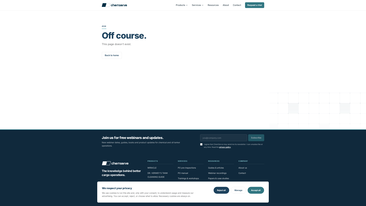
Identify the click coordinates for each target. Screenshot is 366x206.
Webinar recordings (217, 173)
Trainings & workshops (188, 178)
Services (196, 5)
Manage (238, 190)
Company (243, 161)
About (226, 5)
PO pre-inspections (187, 168)
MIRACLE (152, 168)
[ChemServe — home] (114, 5)
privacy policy (225, 147)
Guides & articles (216, 168)
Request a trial (254, 5)
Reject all (221, 190)
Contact (237, 5)
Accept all (256, 190)
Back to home (112, 55)
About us (242, 168)
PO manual (183, 173)
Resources (213, 5)
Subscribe (256, 137)
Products (180, 5)
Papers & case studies (218, 178)
